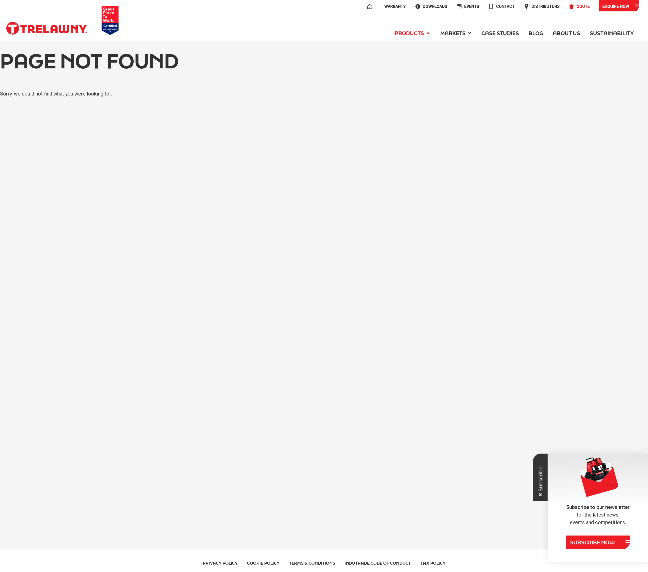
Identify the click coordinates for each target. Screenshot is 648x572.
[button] (412, 33)
